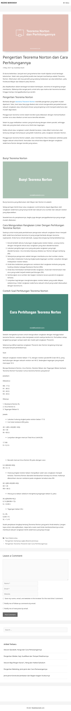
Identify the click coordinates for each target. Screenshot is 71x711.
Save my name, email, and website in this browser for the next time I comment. (34, 598)
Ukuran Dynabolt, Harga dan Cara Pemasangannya (23, 650)
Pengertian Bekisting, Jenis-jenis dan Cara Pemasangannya (25, 669)
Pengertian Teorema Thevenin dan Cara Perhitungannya (26, 544)
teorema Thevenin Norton (25, 102)
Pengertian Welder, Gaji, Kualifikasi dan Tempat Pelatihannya (26, 656)
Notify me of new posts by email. (16, 608)
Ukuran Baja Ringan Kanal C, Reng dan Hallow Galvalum (24, 663)
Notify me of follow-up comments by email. (20, 603)
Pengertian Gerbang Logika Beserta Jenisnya (21, 541)
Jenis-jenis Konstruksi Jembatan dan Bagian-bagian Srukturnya (27, 676)
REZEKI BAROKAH (9, 2)
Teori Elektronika (11, 538)
